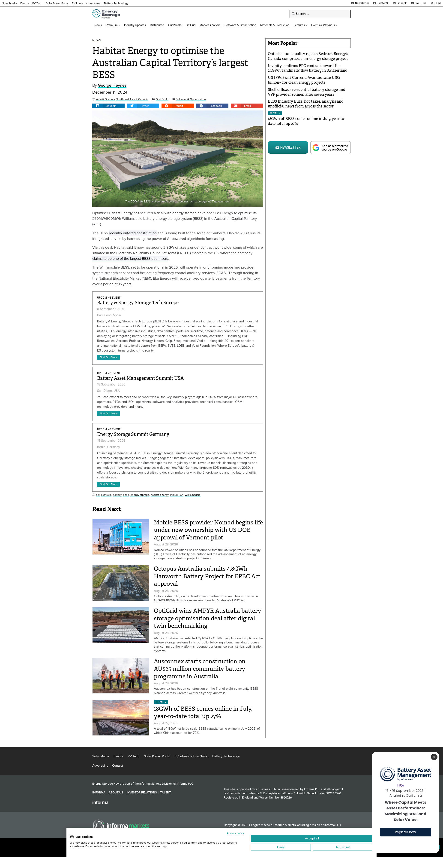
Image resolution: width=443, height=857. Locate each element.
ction (153, 233)
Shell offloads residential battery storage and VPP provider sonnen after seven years (306, 92)
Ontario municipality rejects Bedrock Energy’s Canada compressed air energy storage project (308, 56)
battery (117, 494)
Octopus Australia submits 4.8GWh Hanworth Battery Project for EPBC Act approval (207, 576)
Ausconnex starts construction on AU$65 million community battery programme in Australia (199, 669)
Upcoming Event (108, 297)
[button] (108, 106)
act (98, 494)
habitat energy (160, 494)
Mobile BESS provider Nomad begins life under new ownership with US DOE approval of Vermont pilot (208, 530)
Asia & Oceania (105, 99)
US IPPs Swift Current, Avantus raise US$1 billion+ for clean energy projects (304, 80)
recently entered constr (128, 233)
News (96, 40)
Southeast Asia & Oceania (132, 99)
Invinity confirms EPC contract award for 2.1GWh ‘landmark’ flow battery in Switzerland (307, 68)
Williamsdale (193, 494)
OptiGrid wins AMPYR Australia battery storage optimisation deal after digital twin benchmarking (207, 618)
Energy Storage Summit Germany (133, 434)
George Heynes (112, 85)
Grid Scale (162, 99)
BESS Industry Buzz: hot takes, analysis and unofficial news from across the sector (306, 104)
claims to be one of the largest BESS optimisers (130, 258)
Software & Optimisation (191, 99)
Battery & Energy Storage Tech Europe (138, 303)
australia (106, 494)
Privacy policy (235, 833)
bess (126, 494)
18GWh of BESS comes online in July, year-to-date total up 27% (203, 712)
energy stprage (139, 494)
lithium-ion (176, 494)
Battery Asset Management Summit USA (140, 378)
